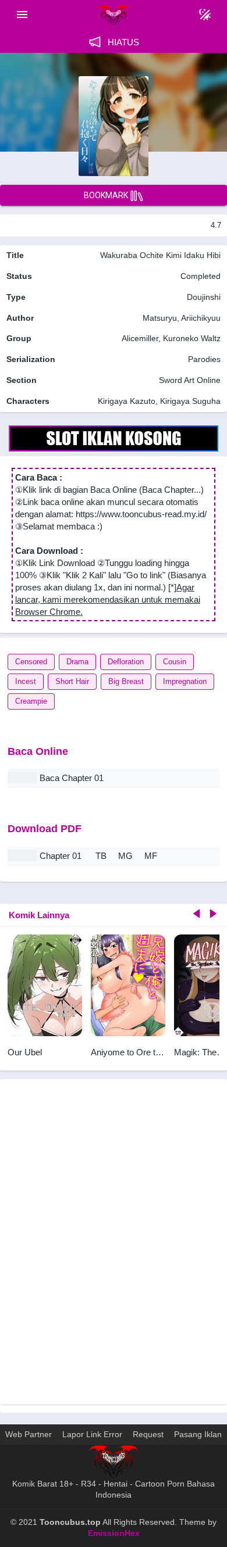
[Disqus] (113, 1247)
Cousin (174, 661)
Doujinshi (204, 297)
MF (150, 856)
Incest (25, 681)
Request (148, 1434)
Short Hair (72, 681)
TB (101, 856)
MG (125, 856)
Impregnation (185, 681)
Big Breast (126, 681)
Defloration (126, 661)
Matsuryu (160, 318)
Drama (77, 661)
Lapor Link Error (92, 1434)
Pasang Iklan (198, 1434)
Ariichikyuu (201, 318)
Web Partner (28, 1434)
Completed (200, 276)
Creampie (31, 701)
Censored (31, 661)
